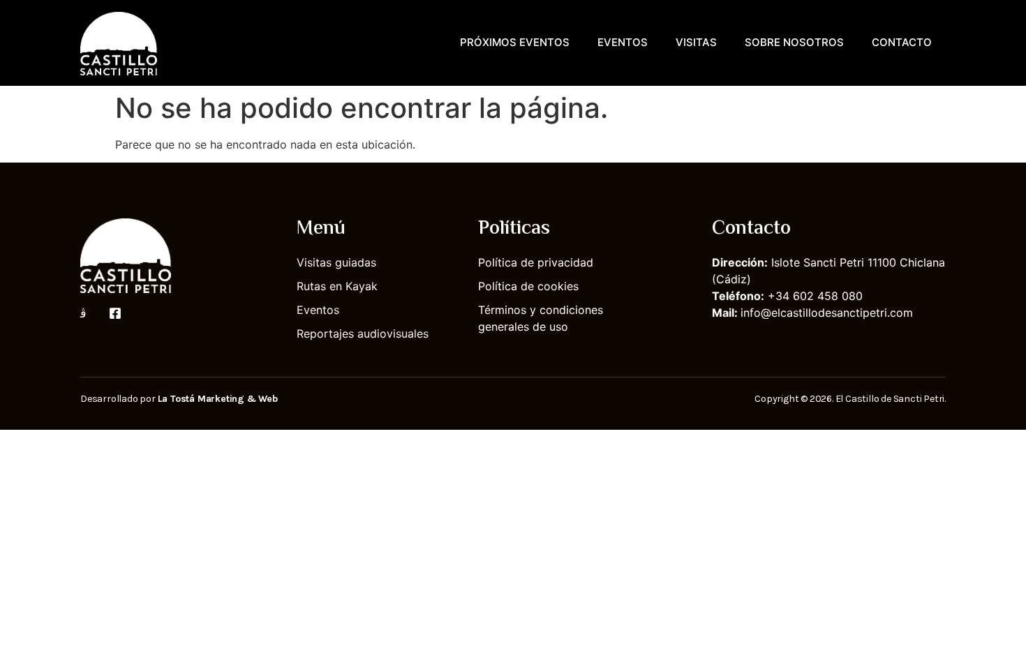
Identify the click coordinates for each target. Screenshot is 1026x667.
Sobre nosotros (794, 42)
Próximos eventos (515, 42)
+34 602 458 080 (815, 296)
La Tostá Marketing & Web (218, 399)
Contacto (902, 42)
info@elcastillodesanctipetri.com (827, 313)
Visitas (696, 42)
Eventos (622, 42)
